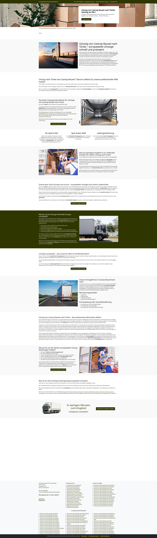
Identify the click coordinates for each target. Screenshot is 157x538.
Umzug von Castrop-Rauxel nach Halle (75, 519)
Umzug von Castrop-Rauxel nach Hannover (50, 534)
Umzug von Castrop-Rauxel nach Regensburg (104, 513)
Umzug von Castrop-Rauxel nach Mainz (76, 526)
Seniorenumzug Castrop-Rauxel (74, 495)
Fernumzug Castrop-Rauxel (73, 488)
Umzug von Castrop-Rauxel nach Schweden (104, 489)
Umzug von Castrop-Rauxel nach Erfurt (76, 529)
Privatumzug (82, 161)
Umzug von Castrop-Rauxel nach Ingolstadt (104, 516)
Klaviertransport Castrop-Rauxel (74, 492)
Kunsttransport (67, 108)
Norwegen (98, 393)
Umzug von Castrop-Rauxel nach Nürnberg (50, 531)
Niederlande (92, 392)
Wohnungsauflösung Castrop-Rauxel (75, 497)
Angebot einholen (86, 19)
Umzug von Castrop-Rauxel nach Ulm (102, 525)
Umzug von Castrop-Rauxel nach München (50, 529)
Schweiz (107, 392)
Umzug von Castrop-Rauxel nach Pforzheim (104, 526)
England (112, 392)
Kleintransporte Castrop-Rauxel (74, 500)
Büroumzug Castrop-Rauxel (73, 486)
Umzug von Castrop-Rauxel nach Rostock (76, 532)
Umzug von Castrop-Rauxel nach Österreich (104, 500)
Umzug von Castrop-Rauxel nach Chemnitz (77, 518)
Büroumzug (41, 109)
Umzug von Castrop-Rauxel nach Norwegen (104, 486)
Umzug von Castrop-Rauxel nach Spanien (103, 504)
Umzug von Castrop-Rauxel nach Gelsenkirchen (78, 513)
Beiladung (103, 159)
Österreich (80, 392)
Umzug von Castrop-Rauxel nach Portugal (103, 502)
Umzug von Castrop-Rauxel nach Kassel (76, 534)
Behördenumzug (62, 113)
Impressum (41, 499)
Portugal (70, 392)
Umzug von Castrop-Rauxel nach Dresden (49, 522)
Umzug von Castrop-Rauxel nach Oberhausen (77, 531)
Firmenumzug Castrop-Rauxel (74, 489)
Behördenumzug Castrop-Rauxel (74, 504)
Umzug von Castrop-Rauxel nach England (103, 492)
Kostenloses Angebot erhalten (58, 124)
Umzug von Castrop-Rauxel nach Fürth (103, 521)
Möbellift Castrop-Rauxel (72, 507)
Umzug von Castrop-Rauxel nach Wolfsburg (104, 528)
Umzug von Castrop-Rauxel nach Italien (103, 495)
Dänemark (75, 392)
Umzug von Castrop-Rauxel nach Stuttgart (49, 525)
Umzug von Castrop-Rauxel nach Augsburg (50, 532)
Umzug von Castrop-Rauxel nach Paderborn (104, 515)
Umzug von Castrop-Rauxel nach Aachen (76, 515)
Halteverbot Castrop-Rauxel (73, 491)
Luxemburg (105, 393)
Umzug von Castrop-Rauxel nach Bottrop (103, 529)
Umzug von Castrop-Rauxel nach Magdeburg (77, 521)
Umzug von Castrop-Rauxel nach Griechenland (104, 494)
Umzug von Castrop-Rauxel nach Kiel (75, 516)
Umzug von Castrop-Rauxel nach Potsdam (49, 524)
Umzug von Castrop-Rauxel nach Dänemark (104, 501)
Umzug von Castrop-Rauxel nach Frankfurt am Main (52, 528)
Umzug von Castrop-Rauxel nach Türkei (103, 491)
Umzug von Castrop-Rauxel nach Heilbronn (104, 524)
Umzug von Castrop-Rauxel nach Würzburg (104, 522)
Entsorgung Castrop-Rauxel (73, 498)
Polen (50, 393)
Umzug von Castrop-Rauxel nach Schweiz (103, 505)
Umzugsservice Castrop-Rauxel (74, 485)
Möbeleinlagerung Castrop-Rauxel (75, 494)
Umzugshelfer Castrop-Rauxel (74, 502)
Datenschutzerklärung (104, 536)
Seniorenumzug (72, 113)
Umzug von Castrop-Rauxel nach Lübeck (76, 528)
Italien (96, 392)
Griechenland (102, 392)
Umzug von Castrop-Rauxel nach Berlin (49, 513)
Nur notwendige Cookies (94, 536)
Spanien (64, 392)
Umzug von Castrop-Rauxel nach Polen (103, 488)
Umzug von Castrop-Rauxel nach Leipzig (49, 518)
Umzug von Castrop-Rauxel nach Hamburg (50, 526)
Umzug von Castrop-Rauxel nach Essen (49, 516)
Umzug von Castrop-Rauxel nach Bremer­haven (104, 534)
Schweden (41, 393)
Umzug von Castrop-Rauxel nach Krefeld (76, 525)
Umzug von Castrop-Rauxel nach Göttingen (104, 531)
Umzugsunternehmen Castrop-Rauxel (48, 1)
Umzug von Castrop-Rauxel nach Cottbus (49, 521)
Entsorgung (52, 113)
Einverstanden (84, 536)
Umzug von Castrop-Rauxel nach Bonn (49, 515)
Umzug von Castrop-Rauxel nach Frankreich (104, 498)
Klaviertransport (44, 112)
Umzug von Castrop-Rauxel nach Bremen (49, 519)
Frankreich (86, 392)
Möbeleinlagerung (43, 113)
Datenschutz (42, 500)
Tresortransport (53, 109)
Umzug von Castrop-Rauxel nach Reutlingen (104, 532)
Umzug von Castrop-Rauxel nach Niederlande (104, 497)
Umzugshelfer (84, 333)
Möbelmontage (42, 336)
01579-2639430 (44, 490)
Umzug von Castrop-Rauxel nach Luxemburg (104, 485)
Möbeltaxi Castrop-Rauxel (73, 501)
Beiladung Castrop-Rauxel (73, 505)
